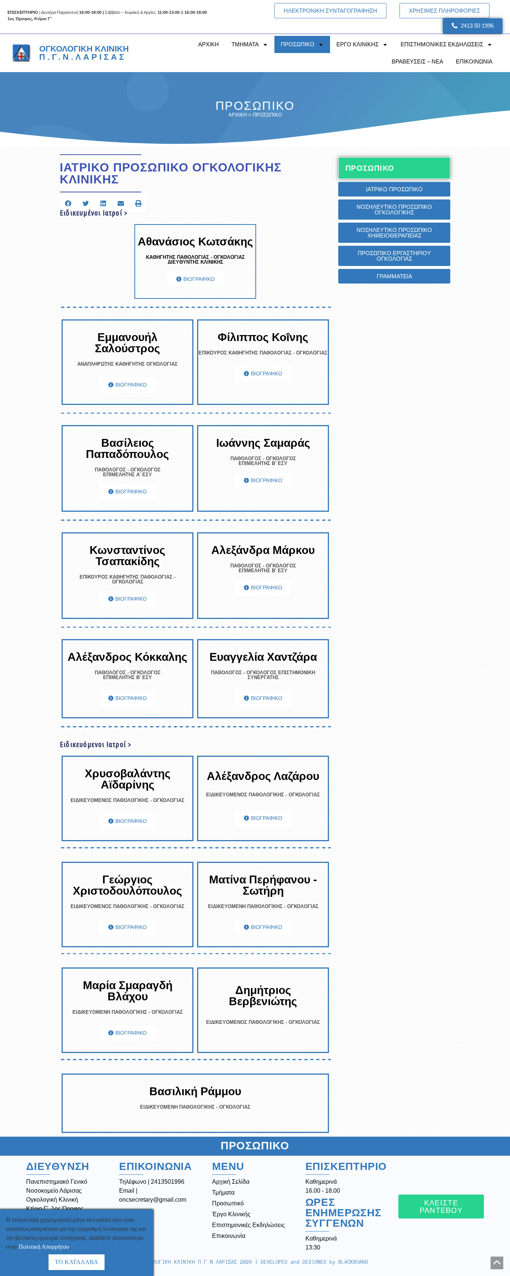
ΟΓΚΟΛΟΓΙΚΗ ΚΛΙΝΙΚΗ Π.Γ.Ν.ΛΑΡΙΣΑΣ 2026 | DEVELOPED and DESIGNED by (255, 1262)
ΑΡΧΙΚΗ (208, 44)
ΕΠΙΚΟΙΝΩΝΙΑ (474, 61)
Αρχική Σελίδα (230, 1182)
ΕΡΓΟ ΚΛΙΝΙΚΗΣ (357, 44)
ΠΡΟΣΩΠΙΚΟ (297, 44)
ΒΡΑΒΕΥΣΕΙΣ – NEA (417, 61)
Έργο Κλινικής (231, 1214)
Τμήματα (223, 1192)
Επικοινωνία (228, 1236)
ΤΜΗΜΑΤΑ (245, 44)
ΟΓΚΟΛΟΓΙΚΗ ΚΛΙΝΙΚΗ (84, 53)
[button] (68, 203)
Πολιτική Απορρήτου (44, 1247)
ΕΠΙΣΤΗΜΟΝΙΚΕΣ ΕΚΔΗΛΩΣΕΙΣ (442, 44)
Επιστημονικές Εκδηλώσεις (248, 1225)
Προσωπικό (228, 1203)
